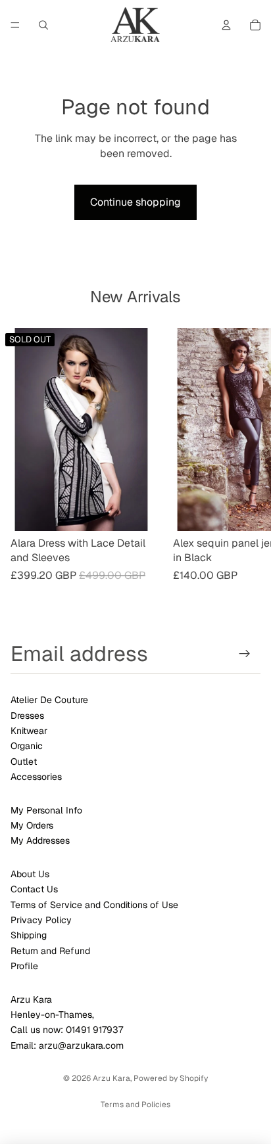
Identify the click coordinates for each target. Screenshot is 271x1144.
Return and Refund (50, 951)
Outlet (24, 761)
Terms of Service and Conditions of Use (94, 905)
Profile (24, 966)
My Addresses (40, 840)
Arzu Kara (31, 999)
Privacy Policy (41, 920)
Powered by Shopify (171, 1078)
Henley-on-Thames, (52, 1014)
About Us (30, 874)
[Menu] (15, 25)
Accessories (36, 777)
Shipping (29, 935)
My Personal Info (46, 810)
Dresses (27, 715)
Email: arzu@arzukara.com (67, 1045)
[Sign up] (245, 653)
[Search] (43, 25)
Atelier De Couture (49, 700)
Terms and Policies (135, 1104)
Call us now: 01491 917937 (67, 1030)
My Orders (32, 825)
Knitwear (29, 731)
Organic (27, 746)
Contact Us (34, 889)
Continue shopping (135, 202)
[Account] (226, 25)
